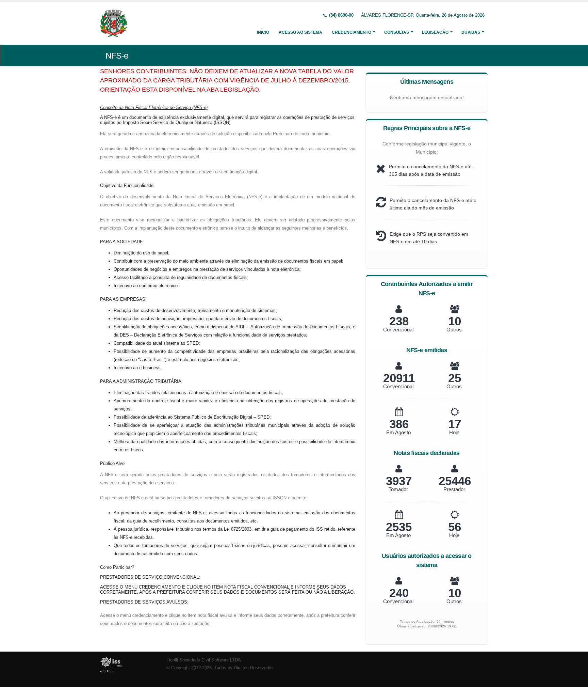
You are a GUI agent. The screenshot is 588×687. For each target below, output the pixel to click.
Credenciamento (351, 32)
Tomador (398, 489)
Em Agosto (398, 432)
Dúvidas (470, 32)
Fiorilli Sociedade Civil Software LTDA (203, 660)
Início (263, 32)
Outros (454, 329)
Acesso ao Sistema (300, 32)
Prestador (454, 489)
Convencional (398, 329)
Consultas (396, 32)
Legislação (435, 32)
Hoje (454, 432)
